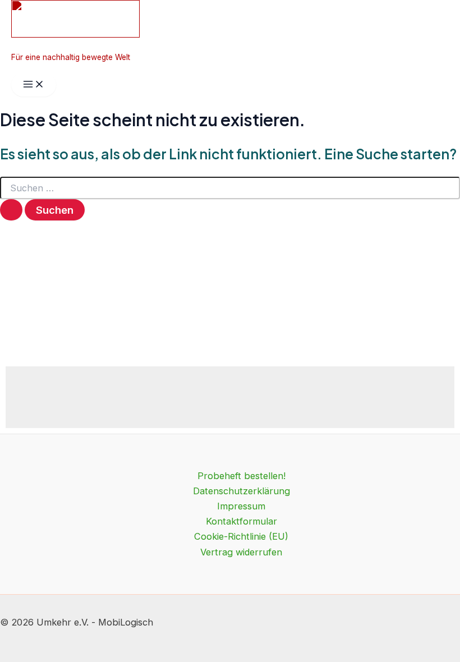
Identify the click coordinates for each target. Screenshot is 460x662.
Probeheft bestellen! (241, 475)
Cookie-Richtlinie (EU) (241, 536)
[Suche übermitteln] (11, 209)
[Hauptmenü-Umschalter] (33, 84)
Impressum (241, 506)
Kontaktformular (241, 521)
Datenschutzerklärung (241, 491)
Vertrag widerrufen (241, 552)
